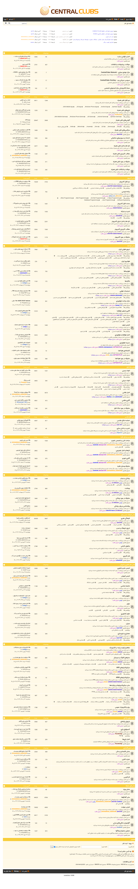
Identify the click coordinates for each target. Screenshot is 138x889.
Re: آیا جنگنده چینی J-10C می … (21, 271)
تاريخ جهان (108, 535)
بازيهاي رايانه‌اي (125, 721)
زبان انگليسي (116, 552)
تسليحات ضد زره (64, 377)
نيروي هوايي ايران (124, 249)
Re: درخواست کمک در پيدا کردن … (21, 546)
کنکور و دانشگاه (91, 582)
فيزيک (118, 610)
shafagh (24, 283)
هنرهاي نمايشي (95, 525)
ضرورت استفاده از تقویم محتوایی (21, 568)
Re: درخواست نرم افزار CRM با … (21, 181)
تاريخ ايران (117, 535)
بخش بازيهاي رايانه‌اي (129, 718)
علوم (128, 604)
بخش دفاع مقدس (130, 417)
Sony (118, 127)
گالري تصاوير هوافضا (123, 311)
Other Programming (66, 198)
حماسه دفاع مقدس (123, 420)
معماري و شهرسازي (124, 633)
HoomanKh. (23, 731)
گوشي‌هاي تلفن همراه (123, 120)
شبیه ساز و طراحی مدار (114, 664)
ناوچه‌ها (89, 387)
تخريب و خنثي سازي (123, 428)
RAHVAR (95, 445)
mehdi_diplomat (22, 132)
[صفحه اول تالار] (69, 10)
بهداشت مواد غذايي (103, 495)
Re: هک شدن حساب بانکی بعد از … (21, 211)
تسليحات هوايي (125, 291)
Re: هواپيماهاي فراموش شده (22, 311)
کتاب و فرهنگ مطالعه (114, 582)
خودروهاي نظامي (75, 377)
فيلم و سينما (106, 525)
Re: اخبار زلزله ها (25, 807)
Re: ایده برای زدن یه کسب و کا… (22, 613)
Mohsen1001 (103, 445)
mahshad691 (23, 183)
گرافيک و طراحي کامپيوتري (113, 188)
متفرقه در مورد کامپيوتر (122, 237)
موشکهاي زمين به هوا (74, 298)
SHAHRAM (119, 216)
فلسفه (128, 538)
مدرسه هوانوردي (125, 343)
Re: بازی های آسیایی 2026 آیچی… (21, 815)
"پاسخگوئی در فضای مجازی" (23, 518)
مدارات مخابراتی (66, 664)
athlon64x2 (119, 196)
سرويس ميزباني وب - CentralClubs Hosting (115, 80)
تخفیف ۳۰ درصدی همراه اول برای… (21, 138)
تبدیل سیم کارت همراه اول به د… (21, 169)
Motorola (80, 127)
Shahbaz (109, 397)
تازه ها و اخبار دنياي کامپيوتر (121, 221)
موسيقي (70, 525)
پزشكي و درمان (125, 478)
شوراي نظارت (120, 61)
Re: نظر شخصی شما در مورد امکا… (21, 604)
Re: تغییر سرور (26, 64)
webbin (25, 82)
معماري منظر (80, 640)
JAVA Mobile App (68, 107)
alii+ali (25, 669)
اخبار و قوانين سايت (123, 56)
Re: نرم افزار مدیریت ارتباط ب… (22, 759)
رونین (120, 483)
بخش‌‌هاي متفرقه (130, 786)
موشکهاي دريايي (87, 298)
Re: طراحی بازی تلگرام (24, 721)
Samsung (110, 127)
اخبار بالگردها (74, 288)
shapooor (119, 433)
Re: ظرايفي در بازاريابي (24, 586)
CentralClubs (67, 875)
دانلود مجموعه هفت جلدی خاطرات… (20, 350)
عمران (128, 623)
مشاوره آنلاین (27, 506)
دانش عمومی (101, 582)
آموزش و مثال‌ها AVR (114, 674)
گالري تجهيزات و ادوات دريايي (112, 389)
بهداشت (127, 488)
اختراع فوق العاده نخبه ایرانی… (22, 498)
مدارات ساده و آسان (65, 654)
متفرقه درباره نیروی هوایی (113, 256)
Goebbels (119, 827)
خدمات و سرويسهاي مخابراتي (120, 138)
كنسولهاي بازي (125, 729)
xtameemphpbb (80, 864)
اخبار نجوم (82, 331)
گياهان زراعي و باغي (115, 620)
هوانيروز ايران (126, 261)
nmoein (25, 530)
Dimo (96, 127)
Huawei (88, 127)
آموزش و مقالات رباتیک (96, 702)
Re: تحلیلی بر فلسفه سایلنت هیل (21, 739)
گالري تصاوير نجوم (94, 331)
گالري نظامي (126, 400)
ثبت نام (125, 843)
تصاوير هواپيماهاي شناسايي (107, 319)
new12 (25, 193)
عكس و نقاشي (60, 525)
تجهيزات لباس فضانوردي (24, 343)
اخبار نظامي (126, 392)
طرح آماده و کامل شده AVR (99, 674)
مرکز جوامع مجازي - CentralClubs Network (115, 72)
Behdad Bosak (23, 422)
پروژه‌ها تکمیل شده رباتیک (80, 702)
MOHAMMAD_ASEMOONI (19, 156)
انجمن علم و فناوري (123, 568)
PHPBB (72, 875)
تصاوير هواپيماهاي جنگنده (113, 317)
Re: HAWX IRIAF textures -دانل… (21, 301)
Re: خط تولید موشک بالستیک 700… (20, 291)
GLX (102, 127)
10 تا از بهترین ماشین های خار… (22, 458)
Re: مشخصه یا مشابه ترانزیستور (22, 707)
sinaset (115, 652)
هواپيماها (127, 271)
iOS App (78, 107)
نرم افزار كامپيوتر (124, 181)
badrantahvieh (22, 791)
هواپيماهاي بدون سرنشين (85, 278)
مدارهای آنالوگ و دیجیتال (122, 657)
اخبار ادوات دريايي (96, 389)
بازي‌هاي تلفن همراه (123, 110)
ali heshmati (23, 825)
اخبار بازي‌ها (126, 739)
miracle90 (24, 833)
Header (25, 741)
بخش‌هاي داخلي (130, 53)
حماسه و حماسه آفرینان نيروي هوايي (78, 256)
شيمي (111, 610)
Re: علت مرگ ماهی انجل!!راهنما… (21, 823)
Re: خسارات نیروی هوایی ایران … (21, 249)
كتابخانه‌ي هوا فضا (124, 350)
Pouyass (24, 303)
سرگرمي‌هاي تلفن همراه (122, 130)
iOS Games (90, 117)
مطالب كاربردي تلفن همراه (121, 153)
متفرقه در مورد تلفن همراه (121, 161)
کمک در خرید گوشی (25, 100)
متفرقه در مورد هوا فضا (122, 358)
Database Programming (91, 200)
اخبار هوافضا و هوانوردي (122, 335)
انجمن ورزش (126, 815)
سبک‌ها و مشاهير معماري (113, 640)
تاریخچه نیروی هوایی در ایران (68, 258)
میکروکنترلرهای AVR (123, 667)
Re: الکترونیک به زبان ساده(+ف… (21, 647)
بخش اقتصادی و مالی (123, 751)
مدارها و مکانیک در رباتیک (63, 702)
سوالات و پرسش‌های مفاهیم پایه (81, 654)
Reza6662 (24, 382)
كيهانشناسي (105, 331)
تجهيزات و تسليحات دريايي (67, 387)
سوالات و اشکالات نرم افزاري (80, 188)
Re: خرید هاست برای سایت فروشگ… (20, 237)
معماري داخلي (91, 640)
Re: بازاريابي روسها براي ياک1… (22, 335)
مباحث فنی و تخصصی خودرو (120, 440)
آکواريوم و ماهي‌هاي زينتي (121, 823)
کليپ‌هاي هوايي (98, 317)
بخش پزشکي (131, 475)
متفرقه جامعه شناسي (107, 592)
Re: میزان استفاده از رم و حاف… (22, 677)
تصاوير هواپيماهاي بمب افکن (83, 317)
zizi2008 (24, 697)
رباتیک (128, 695)
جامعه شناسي (125, 586)
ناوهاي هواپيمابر (115, 387)
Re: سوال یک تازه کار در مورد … (22, 80)
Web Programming (81, 198)
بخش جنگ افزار (130, 367)
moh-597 (119, 315)
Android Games (102, 117)
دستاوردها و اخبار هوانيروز (75, 268)
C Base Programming (113, 198)
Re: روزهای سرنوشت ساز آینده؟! (22, 392)
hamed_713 (118, 305)
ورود (130, 843)
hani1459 (119, 628)
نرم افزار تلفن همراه (124, 100)
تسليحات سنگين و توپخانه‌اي (91, 377)
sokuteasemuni (108, 347)
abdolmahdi (23, 273)
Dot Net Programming (97, 198)
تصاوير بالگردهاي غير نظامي (74, 319)
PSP (120, 736)
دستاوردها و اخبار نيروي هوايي (87, 258)
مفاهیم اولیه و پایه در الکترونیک (119, 647)
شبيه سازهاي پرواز (89, 307)
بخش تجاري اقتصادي (129, 748)
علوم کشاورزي (125, 613)
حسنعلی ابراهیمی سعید (21, 428)
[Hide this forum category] (4, 53)
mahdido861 (23, 213)
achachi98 (119, 560)
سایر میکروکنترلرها (115, 692)
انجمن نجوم (126, 325)
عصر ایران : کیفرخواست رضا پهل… (21, 596)
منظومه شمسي (116, 331)
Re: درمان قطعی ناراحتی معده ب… (21, 478)
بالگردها (127, 281)
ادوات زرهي (117, 377)
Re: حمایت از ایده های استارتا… (22, 325)
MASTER (119, 134)
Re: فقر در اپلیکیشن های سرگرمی (21, 130)
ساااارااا (25, 548)
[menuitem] (122, 19)
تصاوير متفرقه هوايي (117, 321)
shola (107, 355)
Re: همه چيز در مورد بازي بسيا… (22, 729)
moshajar (24, 231)
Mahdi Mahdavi (117, 186)
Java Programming (108, 200)
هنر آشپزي (126, 556)
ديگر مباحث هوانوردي (123, 301)
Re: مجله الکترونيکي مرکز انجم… (21, 88)
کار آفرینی (127, 777)
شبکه (112, 218)
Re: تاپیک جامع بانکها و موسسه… (21, 751)
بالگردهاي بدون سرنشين (87, 288)
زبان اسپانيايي (106, 552)
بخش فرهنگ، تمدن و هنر (128, 515)
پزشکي (118, 485)
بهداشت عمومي (116, 495)
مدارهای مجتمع (97, 654)
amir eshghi (23, 709)
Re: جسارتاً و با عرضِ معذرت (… (22, 797)
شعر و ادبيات (116, 525)
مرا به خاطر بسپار (59, 847)
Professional (118, 115)
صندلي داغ (119, 804)
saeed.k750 (23, 687)
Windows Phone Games (77, 117)
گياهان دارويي (103, 620)
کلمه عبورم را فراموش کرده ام (72, 847)
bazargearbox (23, 460)
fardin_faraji (23, 679)
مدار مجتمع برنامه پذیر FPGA (99, 692)
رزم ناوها (97, 387)
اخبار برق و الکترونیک (103, 714)
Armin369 (24, 372)
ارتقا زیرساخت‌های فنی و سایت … (21, 56)
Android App (104, 107)
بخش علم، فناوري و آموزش (127, 565)
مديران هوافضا (111, 254)
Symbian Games (115, 117)
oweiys (25, 327)
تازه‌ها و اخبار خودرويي (123, 450)
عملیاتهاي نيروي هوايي (104, 258)
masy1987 (24, 293)
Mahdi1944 (23, 58)
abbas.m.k (112, 196)
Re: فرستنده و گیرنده (25, 685)
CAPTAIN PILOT (117, 347)
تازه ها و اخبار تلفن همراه (122, 146)
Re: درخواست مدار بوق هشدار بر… (21, 657)
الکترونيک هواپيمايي (114, 307)
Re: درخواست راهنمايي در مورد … (21, 831)
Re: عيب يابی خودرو (25, 440)
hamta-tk (24, 452)
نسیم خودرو (24, 508)
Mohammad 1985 (22, 402)
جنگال (25, 102)
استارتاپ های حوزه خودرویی (23, 450)
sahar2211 (24, 74)
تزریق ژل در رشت (26, 528)
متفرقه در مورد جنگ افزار (122, 408)
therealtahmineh (22, 112)
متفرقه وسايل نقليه (123, 466)
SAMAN (112, 295)
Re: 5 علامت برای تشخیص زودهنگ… (20, 229)
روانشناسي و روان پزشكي (122, 506)
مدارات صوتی (101, 664)
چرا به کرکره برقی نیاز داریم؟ (23, 695)
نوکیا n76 (27, 120)
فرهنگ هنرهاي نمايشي (82, 525)
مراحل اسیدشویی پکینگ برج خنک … (21, 789)
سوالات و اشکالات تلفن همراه (120, 169)
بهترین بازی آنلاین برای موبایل (22, 110)
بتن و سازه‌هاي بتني (117, 630)
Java (111, 355)
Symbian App (116, 107)
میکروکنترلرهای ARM (123, 677)
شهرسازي (100, 640)
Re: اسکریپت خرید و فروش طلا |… (21, 191)
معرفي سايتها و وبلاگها (123, 831)
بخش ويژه (126, 789)
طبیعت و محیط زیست (90, 620)
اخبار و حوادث (125, 807)
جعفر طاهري (23, 520)
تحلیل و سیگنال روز (117, 774)
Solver (120, 772)
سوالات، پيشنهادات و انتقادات (120, 64)
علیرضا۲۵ (24, 122)
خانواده (118, 592)
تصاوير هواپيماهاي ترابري (65, 317)
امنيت (118, 218)
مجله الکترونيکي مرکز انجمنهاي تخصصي (117, 88)
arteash (25, 263)
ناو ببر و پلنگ (27, 380)
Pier (26, 360)
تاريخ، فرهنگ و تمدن (123, 528)
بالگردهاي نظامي (115, 288)
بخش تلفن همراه (130, 97)
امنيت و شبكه (125, 211)
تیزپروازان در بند (61, 256)
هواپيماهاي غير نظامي (101, 278)
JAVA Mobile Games (60, 117)
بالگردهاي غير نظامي (102, 288)
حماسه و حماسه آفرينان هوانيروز (111, 268)
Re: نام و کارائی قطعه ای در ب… (22, 281)
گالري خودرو (126, 458)
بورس (128, 767)
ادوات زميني (126, 370)
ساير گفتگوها (125, 797)
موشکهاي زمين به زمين (59, 298)
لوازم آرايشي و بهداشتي (89, 495)
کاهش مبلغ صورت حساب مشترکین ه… (20, 146)
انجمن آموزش (125, 576)
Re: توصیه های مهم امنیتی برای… (21, 576)
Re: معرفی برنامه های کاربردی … (22, 153)
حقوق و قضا (126, 596)
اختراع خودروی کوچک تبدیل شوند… (21, 466)
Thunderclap (118, 734)
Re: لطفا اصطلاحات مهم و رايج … (21, 358)
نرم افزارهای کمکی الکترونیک (112, 654)
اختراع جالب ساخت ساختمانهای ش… (20, 633)
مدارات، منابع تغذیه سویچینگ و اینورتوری (84, 664)
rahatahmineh (23, 148)
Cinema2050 (23, 468)
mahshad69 (23, 337)
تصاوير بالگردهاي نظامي (90, 319)
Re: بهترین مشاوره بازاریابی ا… (22, 221)
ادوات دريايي (126, 380)
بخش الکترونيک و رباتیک (128, 644)
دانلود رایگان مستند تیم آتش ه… (22, 261)
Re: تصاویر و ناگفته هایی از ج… (22, 400)
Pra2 (25, 205)
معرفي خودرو (118, 447)
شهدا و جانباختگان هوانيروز (93, 268)
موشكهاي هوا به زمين (100, 298)
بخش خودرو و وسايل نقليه (127, 437)
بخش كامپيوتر (131, 178)
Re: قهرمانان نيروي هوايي (23, 420)
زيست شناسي (77, 620)
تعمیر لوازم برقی (116, 714)
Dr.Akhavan (115, 483)
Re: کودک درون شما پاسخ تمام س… (20, 777)
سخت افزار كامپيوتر (123, 203)
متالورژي (97, 610)
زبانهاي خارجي (125, 546)
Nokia (72, 127)
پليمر (90, 610)
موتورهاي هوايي (101, 307)
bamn (25, 769)
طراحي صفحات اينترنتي (96, 188)
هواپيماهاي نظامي (115, 278)
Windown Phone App (91, 107)
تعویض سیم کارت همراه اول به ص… (21, 161)
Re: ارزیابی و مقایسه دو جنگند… (22, 408)
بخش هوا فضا (131, 246)
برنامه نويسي (126, 191)
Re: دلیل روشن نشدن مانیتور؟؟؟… (21, 203)
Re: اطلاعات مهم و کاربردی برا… (22, 488)
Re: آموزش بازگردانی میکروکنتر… (22, 667)
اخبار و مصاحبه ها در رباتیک (113, 702)
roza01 (25, 570)
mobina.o (24, 779)
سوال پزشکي (110, 485)
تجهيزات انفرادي (106, 377)
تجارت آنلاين (126, 759)
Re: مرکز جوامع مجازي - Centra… (21, 72)
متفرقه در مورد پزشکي (123, 498)
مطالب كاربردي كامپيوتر (122, 229)
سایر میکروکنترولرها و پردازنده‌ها (120, 685)
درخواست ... (27, 767)
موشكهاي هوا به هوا (115, 298)
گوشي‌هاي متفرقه (62, 127)
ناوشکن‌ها (105, 387)
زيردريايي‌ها (81, 387)
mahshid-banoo (110, 511)
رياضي (104, 610)
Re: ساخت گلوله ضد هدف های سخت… (20, 370)
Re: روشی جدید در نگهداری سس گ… (20, 556)
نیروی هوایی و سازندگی (97, 256)
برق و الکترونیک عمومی (122, 707)
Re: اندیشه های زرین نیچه (23, 538)
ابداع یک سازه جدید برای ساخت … (21, 623)
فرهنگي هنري (125, 518)
